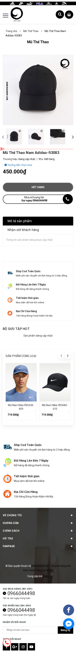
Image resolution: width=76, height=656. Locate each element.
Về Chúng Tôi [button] (12, 515)
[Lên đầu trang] (63, 647)
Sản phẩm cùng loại (21, 356)
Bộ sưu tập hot (16, 329)
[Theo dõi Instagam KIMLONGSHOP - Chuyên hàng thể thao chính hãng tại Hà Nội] (23, 646)
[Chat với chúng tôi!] (68, 623)
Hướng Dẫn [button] (11, 523)
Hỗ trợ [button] (8, 538)
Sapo (46, 576)
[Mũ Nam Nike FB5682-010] (55, 382)
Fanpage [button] (9, 546)
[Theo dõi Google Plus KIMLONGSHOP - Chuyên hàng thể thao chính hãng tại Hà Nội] (14, 646)
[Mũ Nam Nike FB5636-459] (21, 382)
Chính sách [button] (11, 530)
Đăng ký (65, 630)
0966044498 (21, 593)
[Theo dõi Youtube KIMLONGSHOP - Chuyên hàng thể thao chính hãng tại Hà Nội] (31, 646)
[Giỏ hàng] (69, 15)
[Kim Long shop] (38, 3)
